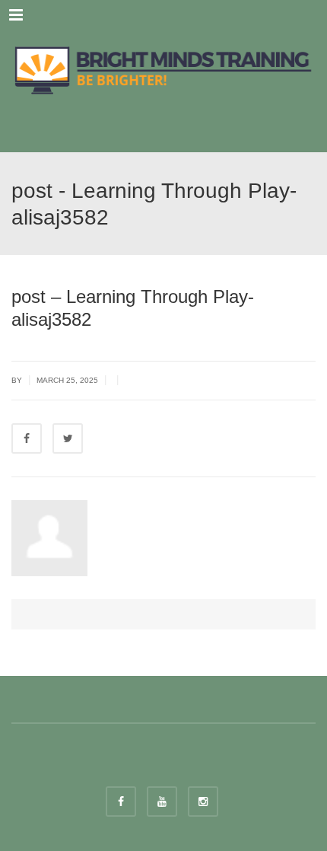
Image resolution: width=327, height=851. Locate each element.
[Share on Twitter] (67, 438)
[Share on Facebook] (26, 438)
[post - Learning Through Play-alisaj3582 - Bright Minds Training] (163, 68)
